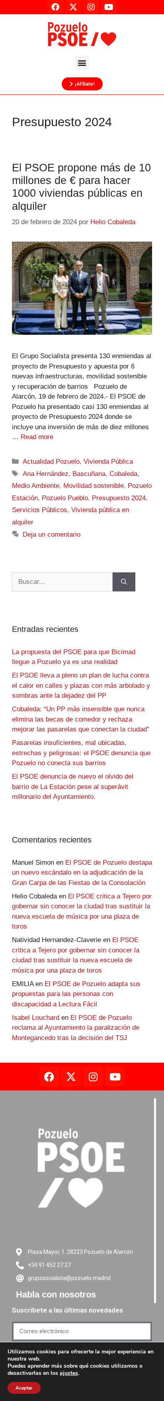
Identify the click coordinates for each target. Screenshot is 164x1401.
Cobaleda (123, 474)
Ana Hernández (45, 474)
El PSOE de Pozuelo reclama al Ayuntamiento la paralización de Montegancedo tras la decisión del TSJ (75, 1028)
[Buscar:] (62, 581)
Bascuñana (88, 474)
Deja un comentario (51, 534)
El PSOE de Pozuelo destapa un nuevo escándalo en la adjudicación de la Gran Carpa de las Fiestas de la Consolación (82, 873)
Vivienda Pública (108, 461)
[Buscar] (124, 581)
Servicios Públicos (39, 510)
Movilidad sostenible (93, 485)
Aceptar (24, 1388)
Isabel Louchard (35, 1017)
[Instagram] (93, 1076)
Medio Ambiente (35, 485)
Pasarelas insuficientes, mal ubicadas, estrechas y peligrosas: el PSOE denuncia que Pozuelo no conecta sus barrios (81, 753)
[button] (82, 62)
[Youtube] (115, 1076)
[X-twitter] (71, 1076)
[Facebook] (49, 1076)
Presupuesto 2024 (119, 498)
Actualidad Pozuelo (51, 461)
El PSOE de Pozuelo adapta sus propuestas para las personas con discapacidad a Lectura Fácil (76, 994)
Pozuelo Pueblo (65, 498)
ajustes (69, 1373)
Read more (37, 437)
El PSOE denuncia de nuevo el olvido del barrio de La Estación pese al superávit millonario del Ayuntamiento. (72, 786)
